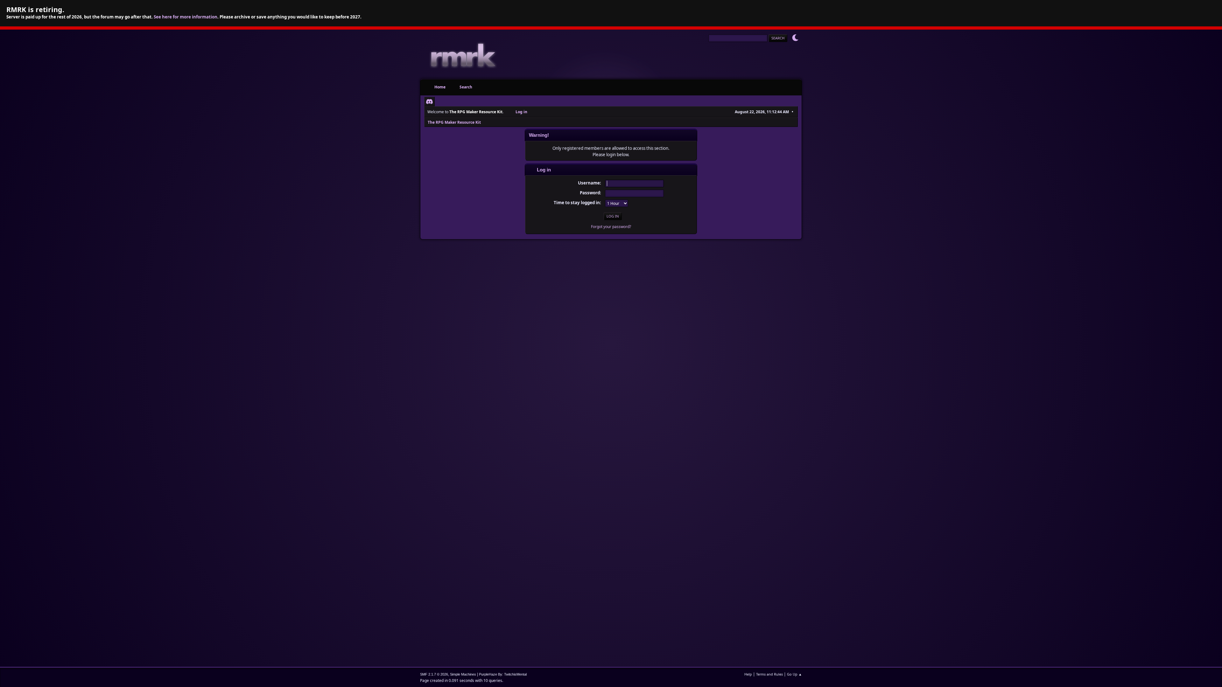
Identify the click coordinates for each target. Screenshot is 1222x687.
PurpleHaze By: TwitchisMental (503, 674)
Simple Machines (463, 674)
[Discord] (429, 101)
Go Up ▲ (794, 674)
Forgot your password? (611, 226)
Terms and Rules (769, 674)
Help (748, 674)
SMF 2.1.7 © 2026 (434, 674)
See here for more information (185, 17)
